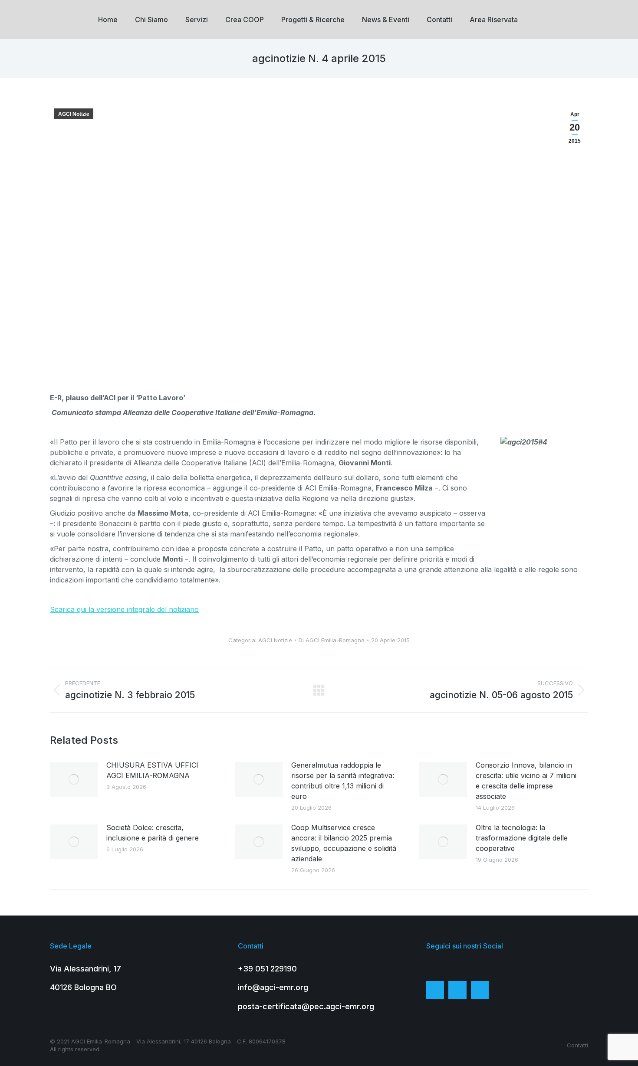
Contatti (577, 1045)
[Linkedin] (480, 990)
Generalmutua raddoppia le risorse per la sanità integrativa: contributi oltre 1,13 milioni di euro (342, 781)
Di (332, 640)
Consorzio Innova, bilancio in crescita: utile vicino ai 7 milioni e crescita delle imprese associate (526, 781)
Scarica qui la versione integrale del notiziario (124, 609)
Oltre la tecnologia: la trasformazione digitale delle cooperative (522, 838)
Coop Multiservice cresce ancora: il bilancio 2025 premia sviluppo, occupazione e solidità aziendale (343, 843)
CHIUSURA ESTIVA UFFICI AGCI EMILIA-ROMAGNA (152, 770)
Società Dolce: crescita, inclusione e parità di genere (152, 832)
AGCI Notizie (73, 114)
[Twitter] (457, 990)
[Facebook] (435, 990)
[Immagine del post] (74, 779)
